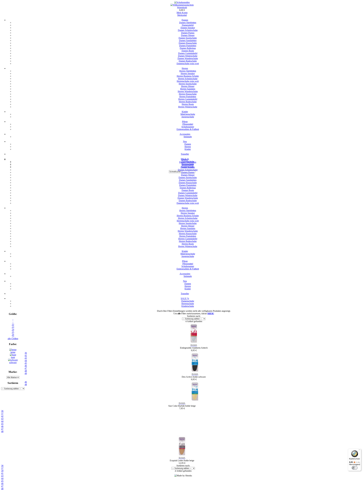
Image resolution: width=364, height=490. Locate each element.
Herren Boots (188, 104)
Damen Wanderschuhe (188, 58)
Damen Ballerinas (188, 48)
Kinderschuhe (187, 306)
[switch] (354, 468)
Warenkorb (182, 7)
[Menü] (359, 450)
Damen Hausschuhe (188, 43)
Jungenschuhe (187, 117)
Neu (185, 141)
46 (2, 426)
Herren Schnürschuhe (187, 78)
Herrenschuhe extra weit (188, 81)
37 (2, 413)
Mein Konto (182, 12)
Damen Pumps (187, 33)
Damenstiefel (188, 25)
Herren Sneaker (188, 73)
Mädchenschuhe (187, 114)
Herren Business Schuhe (188, 76)
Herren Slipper (187, 86)
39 (2, 471)
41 (2, 473)
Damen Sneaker (188, 27)
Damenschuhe (187, 301)
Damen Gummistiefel (187, 53)
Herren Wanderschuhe (188, 91)
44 (2, 421)
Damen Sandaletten (188, 40)
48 (2, 431)
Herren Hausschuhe (188, 94)
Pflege (185, 121)
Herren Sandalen (187, 89)
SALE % (185, 298)
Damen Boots (188, 51)
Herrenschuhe (187, 303)
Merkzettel (182, 15)
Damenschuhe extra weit (188, 63)
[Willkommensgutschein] (182, 5)
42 (2, 416)
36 (2, 411)
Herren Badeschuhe (188, 101)
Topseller (185, 154)
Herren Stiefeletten (187, 71)
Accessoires (185, 134)
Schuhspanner (187, 126)
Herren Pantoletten (187, 96)
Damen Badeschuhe (188, 61)
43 (2, 418)
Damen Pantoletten (187, 45)
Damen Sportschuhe (188, 38)
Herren (185, 68)
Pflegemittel (187, 124)
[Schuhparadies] (182, 2)
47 (2, 429)
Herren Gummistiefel (187, 99)
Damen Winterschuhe (187, 56)
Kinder (185, 111)
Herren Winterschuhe (187, 107)
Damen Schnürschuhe (188, 30)
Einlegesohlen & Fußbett (188, 129)
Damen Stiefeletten (187, 22)
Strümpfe (188, 136)
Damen (185, 20)
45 (2, 424)
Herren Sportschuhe (188, 84)
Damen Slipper (188, 35)
